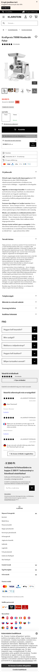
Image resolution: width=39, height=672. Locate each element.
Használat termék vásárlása (13, 140)
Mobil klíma (5, 521)
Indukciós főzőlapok (8, 556)
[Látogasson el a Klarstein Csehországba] (7, 623)
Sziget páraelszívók (8, 529)
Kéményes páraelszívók (9, 532)
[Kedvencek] (30, 17)
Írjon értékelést (20, 380)
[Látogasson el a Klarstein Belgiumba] (3, 628)
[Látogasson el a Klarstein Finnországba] (29, 623)
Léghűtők (4, 548)
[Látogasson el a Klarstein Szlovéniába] (16, 628)
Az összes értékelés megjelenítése (21, 454)
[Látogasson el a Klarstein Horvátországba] (16, 623)
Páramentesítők (7, 525)
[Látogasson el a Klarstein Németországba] (3, 618)
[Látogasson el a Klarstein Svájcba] (11, 618)
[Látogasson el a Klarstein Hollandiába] (7, 628)
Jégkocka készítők (7, 540)
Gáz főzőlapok (6, 559)
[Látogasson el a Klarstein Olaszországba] (20, 618)
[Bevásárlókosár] (36, 17)
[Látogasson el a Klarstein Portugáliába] (11, 628)
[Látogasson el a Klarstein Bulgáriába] (24, 623)
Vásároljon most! (6, 7)
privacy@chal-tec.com (9, 499)
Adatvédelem (7, 494)
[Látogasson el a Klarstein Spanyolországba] (24, 618)
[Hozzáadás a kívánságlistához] (36, 37)
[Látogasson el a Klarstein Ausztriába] (7, 618)
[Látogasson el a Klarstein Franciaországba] (16, 618)
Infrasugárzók (6, 536)
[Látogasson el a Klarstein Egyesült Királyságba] (29, 618)
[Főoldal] (5, 29)
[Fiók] (25, 16)
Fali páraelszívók (7, 552)
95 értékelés (16, 44)
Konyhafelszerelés (13, 29)
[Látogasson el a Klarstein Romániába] (20, 623)
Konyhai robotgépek (27, 29)
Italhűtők (4, 544)
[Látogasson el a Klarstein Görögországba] (20, 628)
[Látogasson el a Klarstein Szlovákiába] (3, 623)
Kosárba (21, 129)
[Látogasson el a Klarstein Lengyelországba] (11, 623)
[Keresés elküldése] (4, 23)
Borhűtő (4, 517)
